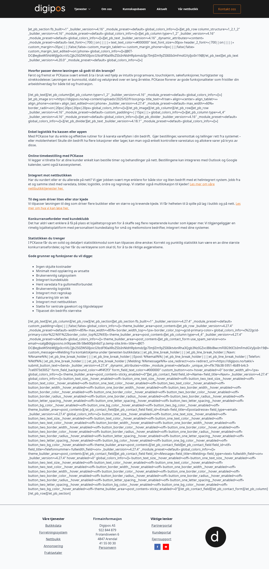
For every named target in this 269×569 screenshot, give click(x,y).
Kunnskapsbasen (134, 9)
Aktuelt (162, 9)
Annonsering (53, 546)
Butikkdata (53, 525)
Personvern (107, 547)
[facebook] (157, 547)
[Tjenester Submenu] (90, 9)
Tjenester (80, 9)
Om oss (106, 9)
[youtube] (166, 547)
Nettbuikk (53, 539)
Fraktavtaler (53, 552)
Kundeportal (161, 532)
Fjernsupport (161, 539)
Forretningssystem (53, 532)
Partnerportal (161, 525)
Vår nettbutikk (188, 9)
